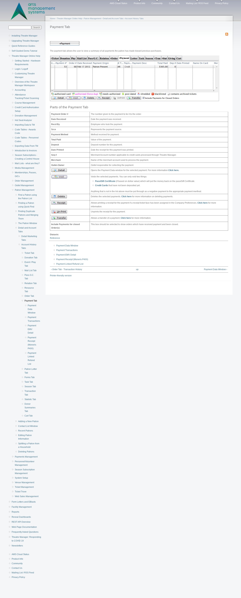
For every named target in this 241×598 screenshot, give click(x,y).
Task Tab (29, 382)
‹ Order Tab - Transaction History (66, 269)
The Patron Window (27, 223)
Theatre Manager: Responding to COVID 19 (26, 539)
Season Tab (30, 386)
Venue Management (24, 482)
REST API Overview (21, 522)
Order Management (24, 181)
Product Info (139, 3)
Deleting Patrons (26, 451)
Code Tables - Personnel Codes (27, 139)
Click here (126, 196)
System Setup (21, 478)
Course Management (25, 103)
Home (52, 18)
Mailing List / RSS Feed (197, 3)
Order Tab (29, 296)
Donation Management (26, 115)
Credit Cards (101, 185)
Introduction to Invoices (26, 150)
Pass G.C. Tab (29, 277)
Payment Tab (31, 301)
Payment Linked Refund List (32, 358)
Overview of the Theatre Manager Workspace (26, 84)
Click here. (173, 170)
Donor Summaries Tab (30, 407)
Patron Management (24, 190)
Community (157, 3)
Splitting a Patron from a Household (28, 445)
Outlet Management (24, 185)
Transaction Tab (30, 393)
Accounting (20, 90)
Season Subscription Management (25, 471)
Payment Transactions (32, 319)
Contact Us (174, 3)
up (137, 269)
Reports (15, 512)
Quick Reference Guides (23, 46)
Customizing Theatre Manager (25, 75)
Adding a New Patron (28, 421)
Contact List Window (28, 426)
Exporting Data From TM (26, 146)
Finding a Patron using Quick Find (26, 205)
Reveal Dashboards (21, 517)
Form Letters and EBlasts (24, 502)
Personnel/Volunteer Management (24, 463)
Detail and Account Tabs (27, 230)
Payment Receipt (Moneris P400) (32, 343)
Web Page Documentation (24, 527)
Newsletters (17, 545)
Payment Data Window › (215, 269)
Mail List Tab (31, 270)
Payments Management (26, 457)
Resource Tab (29, 290)
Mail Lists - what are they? (27, 163)
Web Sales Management (26, 496)
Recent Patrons (25, 430)
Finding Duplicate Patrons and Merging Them (28, 215)
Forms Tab (30, 377)
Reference (55, 238)
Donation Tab (31, 257)
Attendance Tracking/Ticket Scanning (27, 97)
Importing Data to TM (25, 125)
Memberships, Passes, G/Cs (26, 174)
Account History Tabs (28, 246)
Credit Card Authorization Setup (27, 109)
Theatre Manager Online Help (26, 56)
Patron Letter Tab (31, 371)
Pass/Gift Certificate (105, 181)
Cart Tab (29, 416)
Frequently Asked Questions (25, 532)
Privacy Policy (221, 3)
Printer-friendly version (61, 275)
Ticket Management (24, 487)
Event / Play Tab (30, 264)
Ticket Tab (29, 253)
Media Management (24, 168)
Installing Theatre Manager (24, 36)
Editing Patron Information (25, 437)
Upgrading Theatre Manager (25, 41)
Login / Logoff (21, 69)
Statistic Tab (30, 399)
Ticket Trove (20, 491)
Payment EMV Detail (32, 329)
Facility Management (22, 507)
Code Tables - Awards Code (25, 131)
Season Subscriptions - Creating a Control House (27, 157)
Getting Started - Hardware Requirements (27, 63)
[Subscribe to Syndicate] (226, 33)
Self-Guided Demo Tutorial (24, 51)
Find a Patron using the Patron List (27, 197)
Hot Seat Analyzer (23, 120)
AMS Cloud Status (118, 3)
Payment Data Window (32, 309)
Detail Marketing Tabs (29, 238)
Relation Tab (31, 283)
